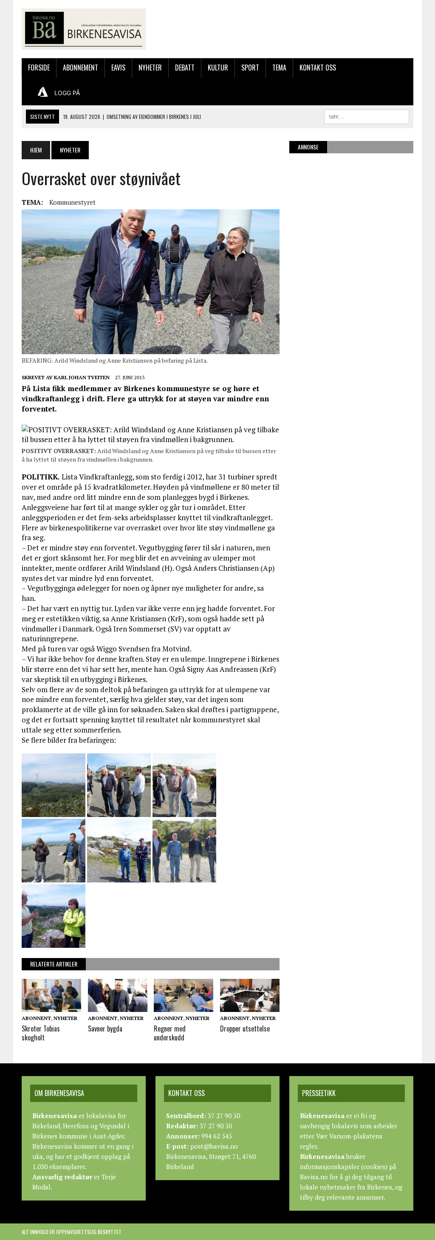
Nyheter (150, 67)
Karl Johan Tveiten (82, 377)
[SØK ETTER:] (366, 115)
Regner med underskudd (170, 1033)
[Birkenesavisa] (84, 29)
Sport (250, 67)
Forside (39, 67)
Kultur (218, 67)
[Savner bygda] (117, 1006)
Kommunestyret (72, 202)
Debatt (185, 67)
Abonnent (36, 1018)
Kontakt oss (317, 67)
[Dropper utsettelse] (250, 1006)
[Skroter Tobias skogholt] (51, 1006)
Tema (279, 67)
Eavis (118, 67)
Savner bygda (105, 1028)
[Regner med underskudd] (183, 1006)
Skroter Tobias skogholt (41, 1033)
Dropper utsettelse (245, 1028)
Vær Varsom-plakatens (349, 1136)
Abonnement (80, 67)
